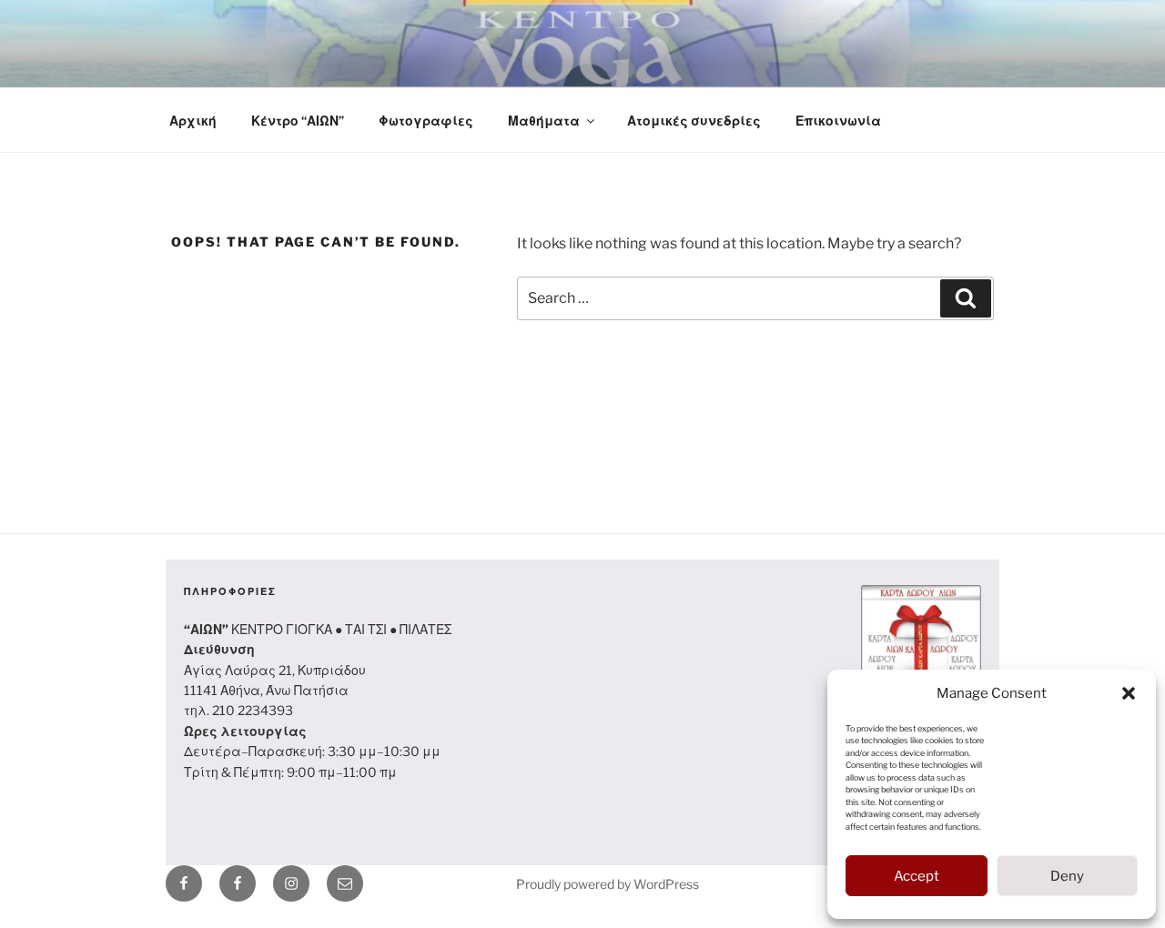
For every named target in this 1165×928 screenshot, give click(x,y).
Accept (916, 876)
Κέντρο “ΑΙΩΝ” (297, 120)
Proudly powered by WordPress (607, 884)
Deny (1067, 876)
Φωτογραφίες (426, 120)
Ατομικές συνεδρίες (694, 120)
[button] (1128, 693)
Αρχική (193, 120)
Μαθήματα (544, 120)
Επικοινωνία (838, 120)
